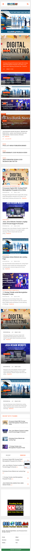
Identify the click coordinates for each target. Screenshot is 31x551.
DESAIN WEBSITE (6, 77)
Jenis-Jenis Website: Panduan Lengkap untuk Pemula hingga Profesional (12, 358)
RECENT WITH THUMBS (10, 416)
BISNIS (4, 103)
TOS (16, 542)
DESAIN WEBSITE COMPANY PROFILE (12, 290)
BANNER (3, 114)
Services (4, 540)
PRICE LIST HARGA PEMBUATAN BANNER (14, 145)
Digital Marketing (6, 50)
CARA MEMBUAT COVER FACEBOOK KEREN (15, 152)
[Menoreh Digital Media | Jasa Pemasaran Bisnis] (12, 4)
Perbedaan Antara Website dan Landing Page (15, 20)
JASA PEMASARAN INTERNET (14, 186)
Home (3, 537)
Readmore (15, 26)
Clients (3, 542)
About (16, 537)
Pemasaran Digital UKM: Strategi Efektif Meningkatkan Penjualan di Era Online (15, 324)
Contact (17, 540)
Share (26, 467)
